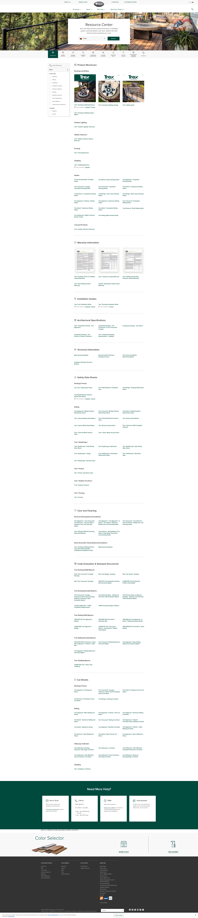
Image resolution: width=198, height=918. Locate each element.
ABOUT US (67, 2)
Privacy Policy (103, 868)
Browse (113, 38)
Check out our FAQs (109, 808)
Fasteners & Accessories (59, 104)
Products (76, 9)
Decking (54, 76)
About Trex (63, 866)
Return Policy (103, 866)
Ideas (88, 9)
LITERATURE (115, 2)
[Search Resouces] (50, 65)
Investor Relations (65, 874)
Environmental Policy (105, 883)
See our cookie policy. (53, 915)
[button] (92, 38)
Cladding (54, 83)
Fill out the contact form (52, 809)
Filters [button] (51, 70)
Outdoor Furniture (57, 86)
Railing (54, 80)
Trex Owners (44, 870)
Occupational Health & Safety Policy (108, 885)
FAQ (42, 868)
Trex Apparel (103, 893)
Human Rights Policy (105, 878)
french (93, 107)
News (62, 870)
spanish (87, 107)
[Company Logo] (99, 4)
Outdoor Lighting (57, 89)
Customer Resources (46, 872)
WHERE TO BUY (83, 2)
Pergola (54, 92)
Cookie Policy (103, 872)
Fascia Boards (56, 101)
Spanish (54, 111)
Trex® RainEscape (57, 98)
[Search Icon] (192, 9)
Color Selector (84, 866)
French (54, 114)
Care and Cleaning (45, 878)
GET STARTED (84, 863)
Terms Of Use (103, 889)
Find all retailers (103, 902)
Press (62, 872)
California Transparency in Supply (108, 891)
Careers (63, 868)
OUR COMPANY (65, 863)
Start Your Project (117, 9)
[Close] (195, 915)
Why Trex (100, 9)
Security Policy (103, 876)
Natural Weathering (45, 876)
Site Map (102, 895)
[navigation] (99, 2)
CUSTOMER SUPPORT (130, 2)
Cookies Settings (118, 915)
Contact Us (43, 866)
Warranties (43, 874)
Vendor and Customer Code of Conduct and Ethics (107, 880)
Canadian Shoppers (104, 887)
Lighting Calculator (85, 868)
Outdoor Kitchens (57, 95)
